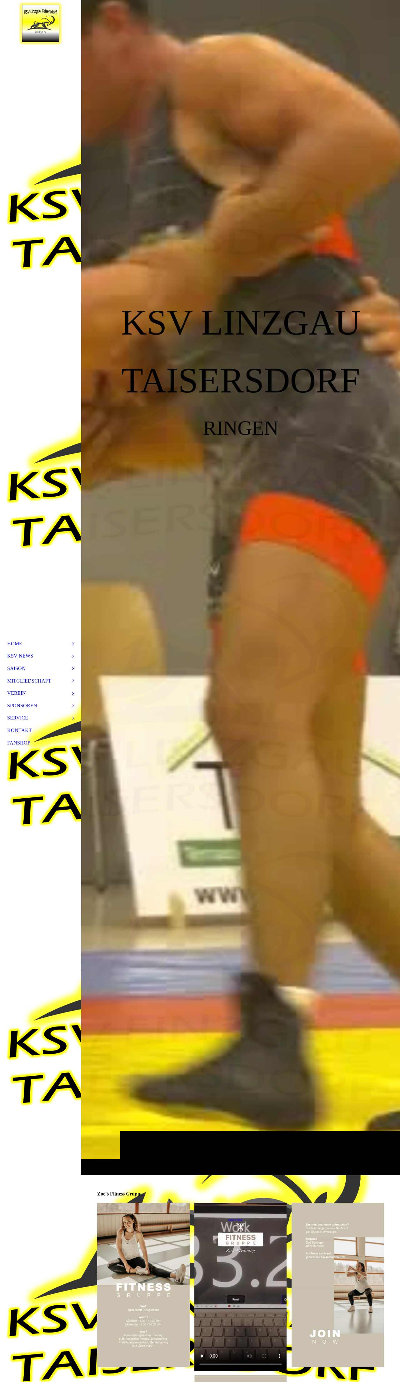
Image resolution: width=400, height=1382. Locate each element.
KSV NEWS (20, 655)
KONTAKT (19, 730)
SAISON (16, 668)
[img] (240, 587)
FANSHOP (18, 742)
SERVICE (17, 717)
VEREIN (16, 693)
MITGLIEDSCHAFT (29, 680)
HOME (14, 643)
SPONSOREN (22, 705)
